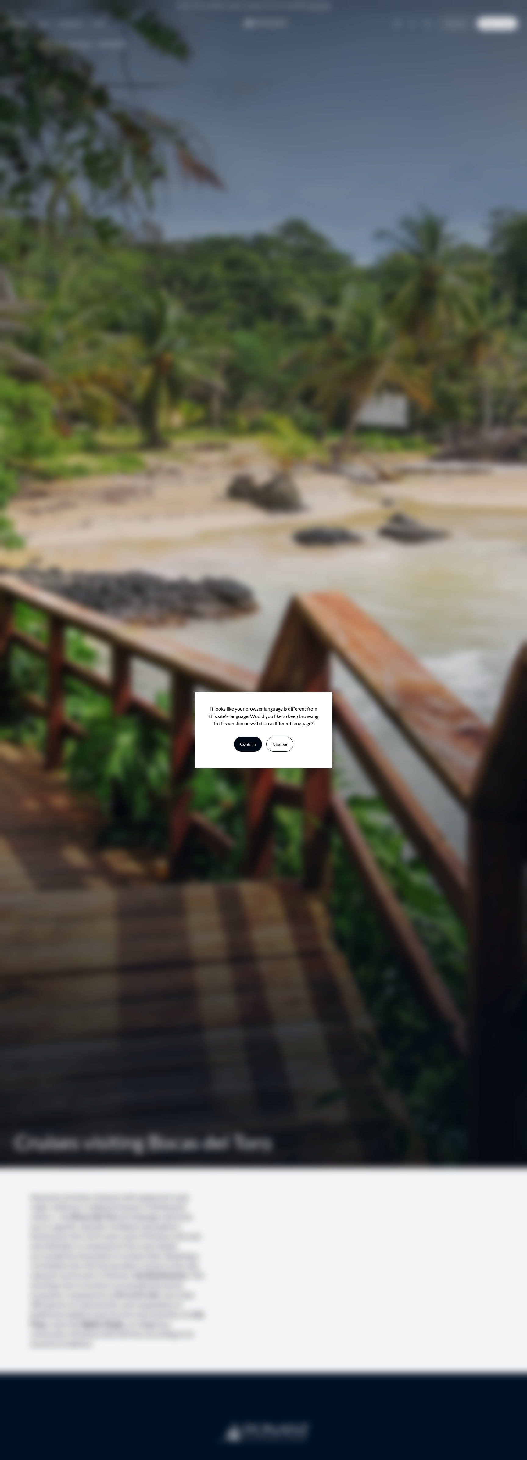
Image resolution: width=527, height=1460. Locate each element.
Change (280, 744)
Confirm (248, 744)
